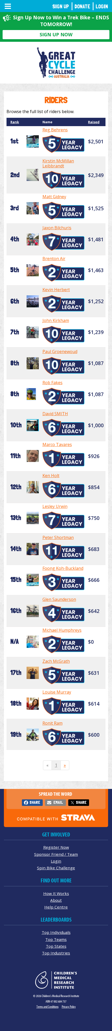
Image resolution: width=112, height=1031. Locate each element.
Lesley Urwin (54, 506)
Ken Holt (50, 475)
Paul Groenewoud (59, 351)
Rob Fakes (52, 382)
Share (34, 802)
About (56, 900)
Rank (14, 122)
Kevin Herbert (56, 289)
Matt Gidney (54, 197)
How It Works (56, 893)
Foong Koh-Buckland (62, 568)
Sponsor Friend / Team (56, 854)
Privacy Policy (69, 1007)
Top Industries (56, 953)
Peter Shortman (58, 537)
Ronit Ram (52, 723)
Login (102, 6)
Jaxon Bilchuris (56, 228)
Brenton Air (53, 258)
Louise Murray (56, 692)
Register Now (56, 847)
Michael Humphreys (62, 630)
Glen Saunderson (59, 599)
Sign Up (60, 6)
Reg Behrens (55, 130)
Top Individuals (56, 932)
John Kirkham (55, 320)
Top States (56, 946)
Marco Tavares (57, 444)
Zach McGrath (56, 661)
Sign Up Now (56, 34)
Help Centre (56, 907)
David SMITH (55, 414)
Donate (82, 6)
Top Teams (56, 939)
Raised (93, 122)
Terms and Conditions (47, 1007)
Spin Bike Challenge (56, 867)
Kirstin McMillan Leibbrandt (58, 163)
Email (58, 802)
